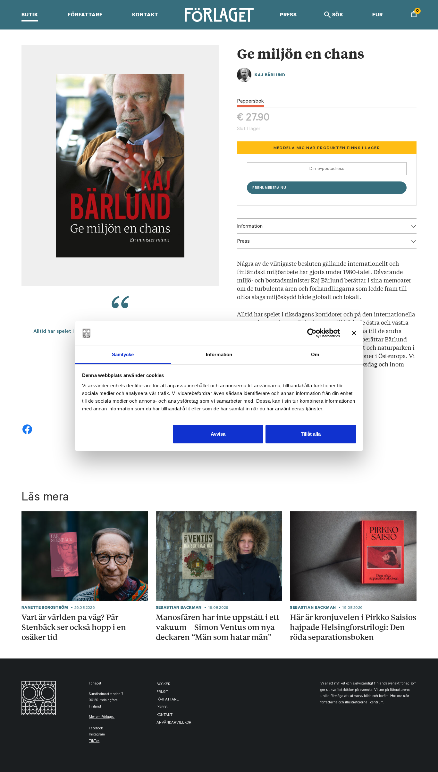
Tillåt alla (311, 434)
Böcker (163, 685)
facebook (96, 729)
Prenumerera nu (269, 188)
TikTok (94, 741)
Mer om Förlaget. (101, 717)
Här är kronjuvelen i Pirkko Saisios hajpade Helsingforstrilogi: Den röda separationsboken (353, 627)
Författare (85, 14)
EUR (377, 14)
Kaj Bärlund (270, 75)
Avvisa (218, 434)
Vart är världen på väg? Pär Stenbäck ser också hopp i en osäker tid (73, 627)
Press (288, 14)
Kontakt (145, 14)
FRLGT (162, 692)
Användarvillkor (173, 723)
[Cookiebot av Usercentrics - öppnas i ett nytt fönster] (312, 333)
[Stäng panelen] (354, 333)
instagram (97, 735)
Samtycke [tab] (123, 354)
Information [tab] (219, 354)
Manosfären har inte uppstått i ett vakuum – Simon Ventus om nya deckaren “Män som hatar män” (217, 627)
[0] (414, 15)
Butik (29, 14)
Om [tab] (315, 354)
